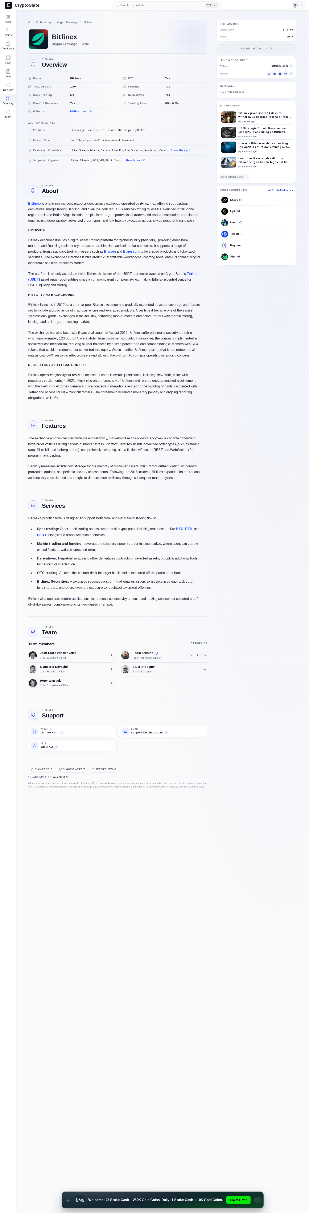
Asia (290, 36)
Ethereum (131, 251)
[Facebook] (280, 74)
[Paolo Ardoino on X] (191, 655)
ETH (188, 529)
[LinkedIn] (274, 74)
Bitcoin (110, 251)
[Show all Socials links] (291, 74)
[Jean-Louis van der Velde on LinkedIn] (112, 655)
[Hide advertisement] (257, 1200)
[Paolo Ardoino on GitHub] (204, 655)
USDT (41, 535)
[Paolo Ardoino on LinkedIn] (198, 655)
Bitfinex (34, 203)
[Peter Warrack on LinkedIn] (112, 683)
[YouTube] (285, 74)
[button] (8, 114)
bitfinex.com (79, 111)
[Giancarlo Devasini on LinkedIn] (112, 669)
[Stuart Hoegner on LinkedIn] (204, 669)
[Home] (29, 22)
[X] (269, 74)
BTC (179, 529)
